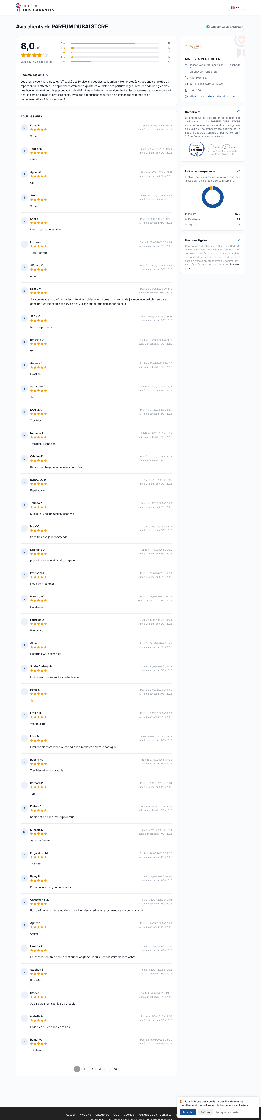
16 (115, 1069)
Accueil (70, 1114)
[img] (47, 75)
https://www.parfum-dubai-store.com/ (213, 96)
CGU (116, 1114)
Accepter (188, 1112)
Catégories (102, 1114)
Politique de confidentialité (154, 1114)
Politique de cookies (228, 1112)
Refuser (205, 1112)
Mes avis (85, 1114)
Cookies (129, 1114)
